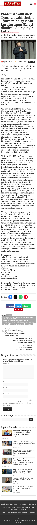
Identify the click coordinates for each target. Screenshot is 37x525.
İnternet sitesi (7, 394)
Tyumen (9, 315)
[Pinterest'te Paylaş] (26, 297)
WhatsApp (26, 306)
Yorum (6, 364)
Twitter (18, 306)
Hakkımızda (4, 504)
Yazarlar (23, 504)
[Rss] (18, 518)
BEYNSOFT (25, 512)
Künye (14, 504)
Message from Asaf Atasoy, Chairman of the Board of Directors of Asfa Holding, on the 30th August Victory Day (23, 461)
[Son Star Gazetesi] (12, 3)
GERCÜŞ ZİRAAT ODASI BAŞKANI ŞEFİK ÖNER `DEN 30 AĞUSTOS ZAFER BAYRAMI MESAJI (23, 452)
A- (34, 62)
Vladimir (6, 324)
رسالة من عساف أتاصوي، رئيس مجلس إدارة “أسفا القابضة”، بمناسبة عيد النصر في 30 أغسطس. (24, 443)
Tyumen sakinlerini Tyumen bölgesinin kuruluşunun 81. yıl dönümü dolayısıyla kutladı (18, 321)
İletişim (32, 504)
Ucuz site (33, 512)
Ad (4, 381)
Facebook (10, 306)
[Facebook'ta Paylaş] (10, 297)
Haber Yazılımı (6, 512)
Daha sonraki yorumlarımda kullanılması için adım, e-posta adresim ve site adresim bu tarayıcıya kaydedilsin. (18, 402)
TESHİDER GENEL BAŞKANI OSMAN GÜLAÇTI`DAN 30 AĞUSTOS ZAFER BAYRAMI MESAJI (22, 433)
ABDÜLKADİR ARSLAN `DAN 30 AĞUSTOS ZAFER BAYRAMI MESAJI (23, 488)
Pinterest (18, 309)
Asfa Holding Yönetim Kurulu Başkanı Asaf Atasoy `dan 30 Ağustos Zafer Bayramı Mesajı (23, 471)
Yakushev (29, 324)
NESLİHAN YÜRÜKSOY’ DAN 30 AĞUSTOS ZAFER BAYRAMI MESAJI (23, 480)
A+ (30, 62)
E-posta (6, 388)
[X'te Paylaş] (15, 297)
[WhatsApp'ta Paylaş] (21, 297)
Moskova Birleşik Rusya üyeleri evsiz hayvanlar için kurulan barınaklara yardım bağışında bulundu (15, 332)
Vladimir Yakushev (17, 324)
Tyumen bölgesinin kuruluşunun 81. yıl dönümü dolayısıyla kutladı (18, 318)
